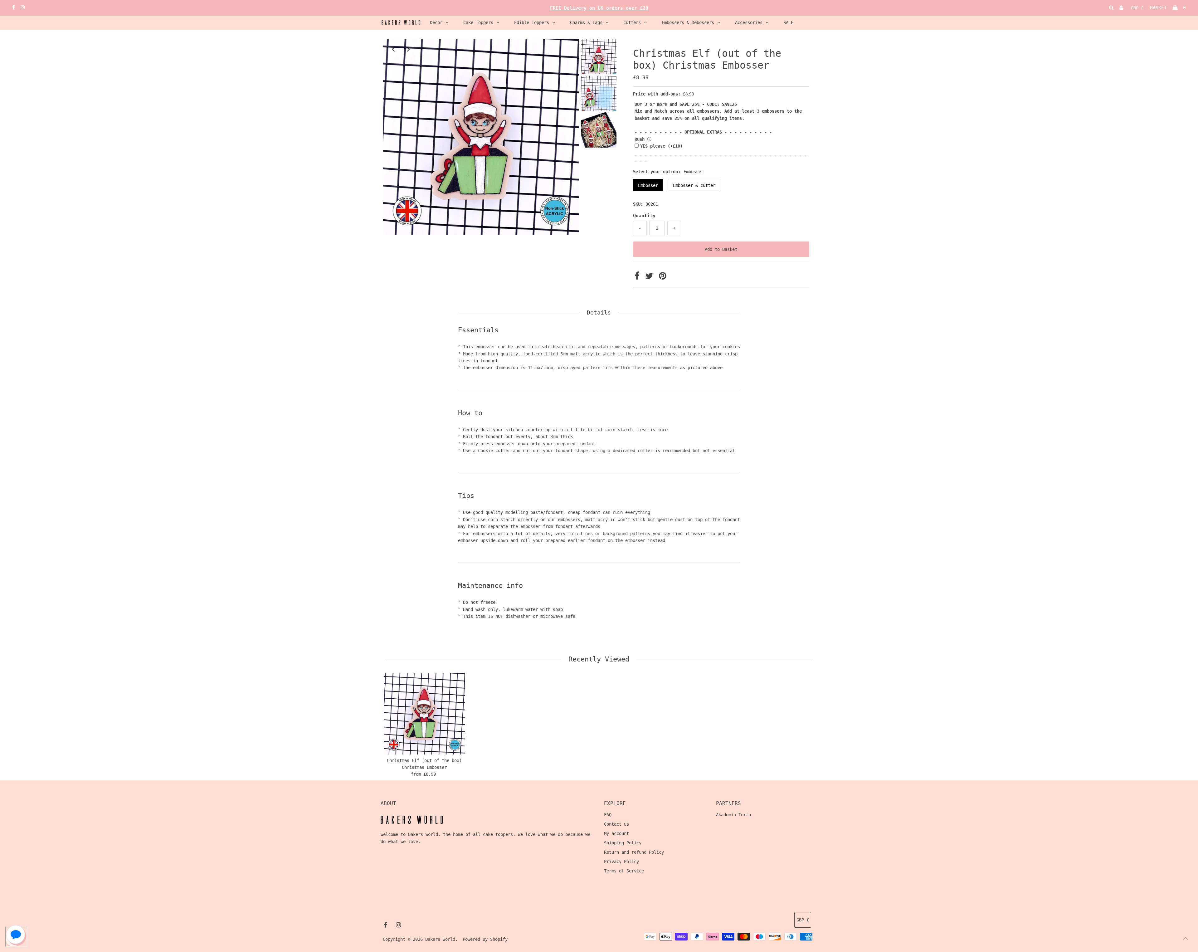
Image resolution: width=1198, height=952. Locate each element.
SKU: (638, 204)
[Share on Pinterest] (662, 277)
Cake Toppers (478, 22)
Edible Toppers (531, 22)
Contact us (616, 824)
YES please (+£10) (661, 146)
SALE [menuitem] (788, 22)
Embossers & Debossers (688, 22)
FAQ (607, 814)
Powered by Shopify (485, 939)
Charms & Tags (586, 22)
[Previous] (393, 49)
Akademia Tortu (733, 814)
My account (616, 833)
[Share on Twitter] (650, 277)
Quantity (644, 215)
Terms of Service (624, 870)
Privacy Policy (621, 861)
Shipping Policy (622, 842)
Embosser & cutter (694, 185)
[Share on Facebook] (638, 277)
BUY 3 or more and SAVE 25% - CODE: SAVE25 (686, 104)
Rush (640, 139)
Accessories (748, 22)
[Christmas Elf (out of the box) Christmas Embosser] (424, 713)
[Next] (408, 49)
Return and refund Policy (634, 852)
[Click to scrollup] (1185, 939)
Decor (436, 22)
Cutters (632, 22)
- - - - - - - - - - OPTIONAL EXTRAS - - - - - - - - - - (703, 131)
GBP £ (1137, 7)
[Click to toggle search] (1111, 8)
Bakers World (440, 939)
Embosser (648, 185)
